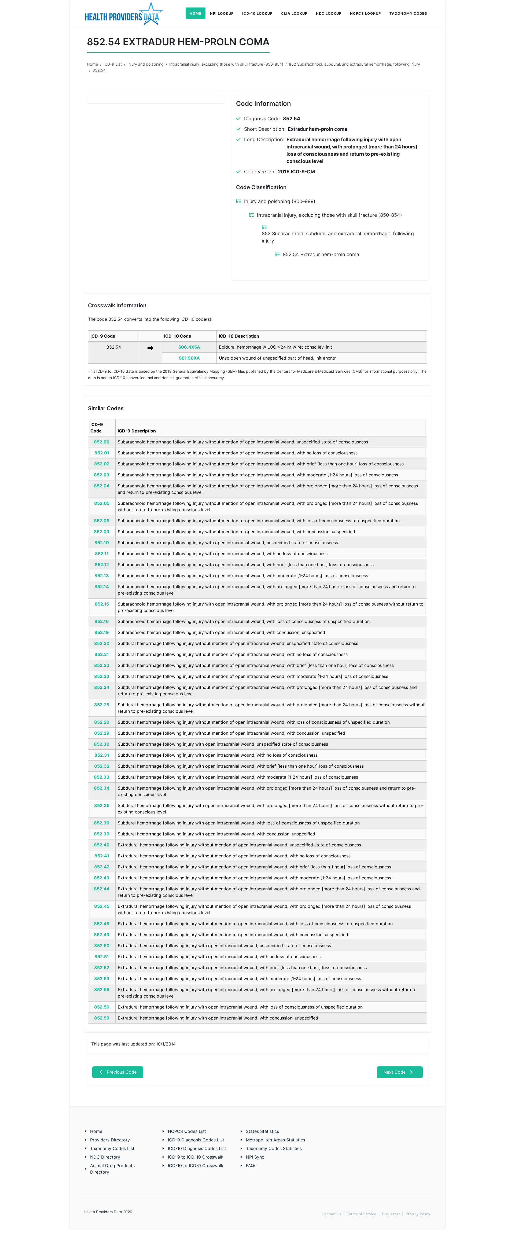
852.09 (101, 531)
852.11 (102, 553)
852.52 (101, 967)
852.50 (101, 945)
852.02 (101, 463)
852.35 (101, 805)
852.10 (101, 542)
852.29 (101, 733)
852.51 (101, 956)
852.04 (101, 485)
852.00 (101, 442)
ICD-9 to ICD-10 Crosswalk (195, 1157)
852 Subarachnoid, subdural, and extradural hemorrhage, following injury (354, 64)
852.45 (101, 906)
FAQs (251, 1165)
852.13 (101, 575)
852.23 (101, 676)
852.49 (101, 934)
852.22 (101, 665)
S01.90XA (189, 358)
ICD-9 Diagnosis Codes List (196, 1139)
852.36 (101, 823)
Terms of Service (361, 1214)
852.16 (101, 621)
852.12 (102, 564)
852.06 (101, 520)
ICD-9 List (113, 64)
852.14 (101, 586)
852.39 (101, 834)
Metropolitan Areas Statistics (275, 1139)
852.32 (101, 766)
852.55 (101, 989)
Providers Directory (110, 1139)
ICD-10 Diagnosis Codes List (197, 1148)
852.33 (101, 777)
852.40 (101, 844)
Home (92, 64)
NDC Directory (105, 1157)
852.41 (101, 855)
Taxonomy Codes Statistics (274, 1148)
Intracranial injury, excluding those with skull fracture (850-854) (226, 64)
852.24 (101, 687)
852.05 (101, 503)
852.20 (101, 643)
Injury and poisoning (145, 64)
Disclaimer (391, 1214)
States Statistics (262, 1131)
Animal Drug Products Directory (112, 1169)
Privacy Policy (418, 1214)
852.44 (101, 888)
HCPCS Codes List (187, 1131)
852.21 (101, 654)
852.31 (101, 755)
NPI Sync (255, 1157)
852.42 (101, 866)
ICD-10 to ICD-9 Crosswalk (195, 1165)
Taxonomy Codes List (112, 1148)
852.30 (101, 744)
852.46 (101, 923)
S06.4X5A (189, 347)
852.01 (101, 452)
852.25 (101, 704)
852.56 (101, 1007)
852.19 (101, 632)
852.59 (101, 1018)
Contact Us (331, 1214)
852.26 (101, 722)
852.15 (102, 604)
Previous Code (121, 1072)
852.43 (101, 877)
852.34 (101, 788)
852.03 (101, 474)
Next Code (395, 1072)
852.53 (101, 978)
